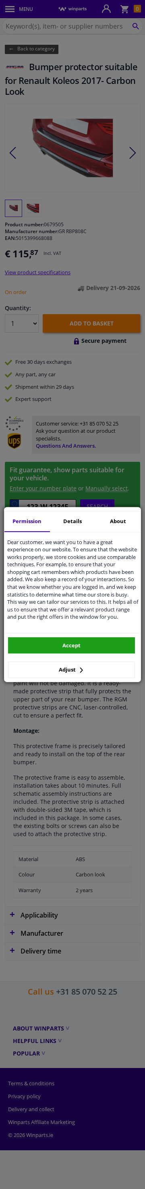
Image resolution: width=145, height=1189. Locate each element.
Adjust (68, 669)
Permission (26, 521)
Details (72, 521)
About (118, 521)
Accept (71, 645)
